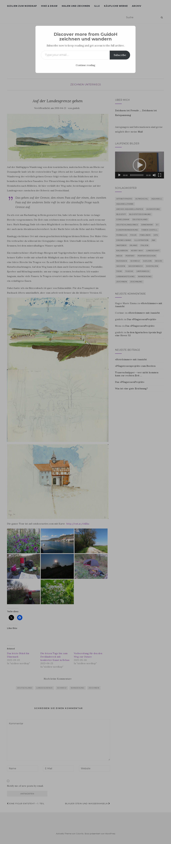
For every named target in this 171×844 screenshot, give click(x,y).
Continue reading (85, 65)
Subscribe (120, 55)
